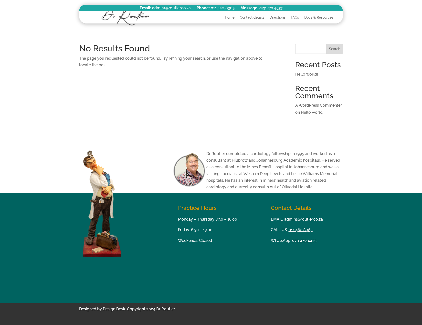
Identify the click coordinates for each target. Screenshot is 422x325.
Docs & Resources (318, 17)
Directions (277, 17)
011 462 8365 (301, 229)
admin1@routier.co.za (303, 219)
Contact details (252, 17)
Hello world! (306, 74)
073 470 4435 (271, 8)
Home (229, 17)
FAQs (295, 17)
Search (334, 49)
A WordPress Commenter (318, 105)
